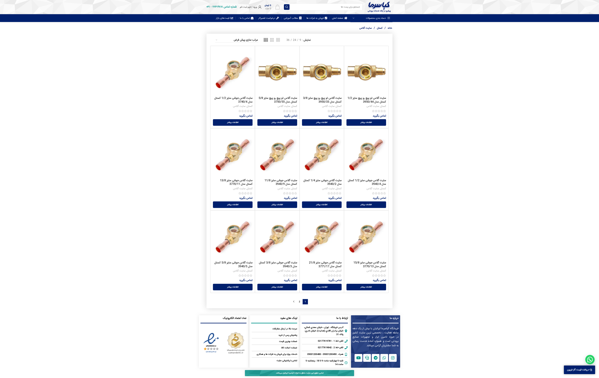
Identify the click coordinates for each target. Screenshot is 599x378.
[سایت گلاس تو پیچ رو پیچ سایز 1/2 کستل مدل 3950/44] (366, 71)
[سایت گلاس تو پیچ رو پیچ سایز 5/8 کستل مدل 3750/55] (277, 71)
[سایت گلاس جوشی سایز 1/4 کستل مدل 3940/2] (322, 154)
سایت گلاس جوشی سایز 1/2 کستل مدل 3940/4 (367, 182)
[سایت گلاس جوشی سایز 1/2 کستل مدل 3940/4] (366, 154)
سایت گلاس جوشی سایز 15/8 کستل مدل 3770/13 (369, 265)
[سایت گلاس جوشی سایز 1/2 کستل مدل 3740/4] (233, 71)
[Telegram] (376, 358)
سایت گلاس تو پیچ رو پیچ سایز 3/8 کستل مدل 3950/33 (322, 100)
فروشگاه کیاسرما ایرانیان (386, 328)
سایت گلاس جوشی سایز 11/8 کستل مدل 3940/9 (281, 182)
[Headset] (367, 358)
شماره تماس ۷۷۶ (224, 7)
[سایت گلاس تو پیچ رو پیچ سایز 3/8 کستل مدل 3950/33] (322, 71)
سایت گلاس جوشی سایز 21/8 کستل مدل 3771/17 (325, 265)
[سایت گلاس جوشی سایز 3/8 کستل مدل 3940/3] (277, 236)
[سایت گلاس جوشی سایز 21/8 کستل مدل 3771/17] (322, 236)
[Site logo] (379, 7)
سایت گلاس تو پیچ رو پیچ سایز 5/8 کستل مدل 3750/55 (278, 100)
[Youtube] (358, 358)
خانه (389, 28)
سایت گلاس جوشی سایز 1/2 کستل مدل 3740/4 (233, 100)
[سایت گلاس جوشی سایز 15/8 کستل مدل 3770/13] (366, 236)
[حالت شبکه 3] (272, 40)
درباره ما (394, 318)
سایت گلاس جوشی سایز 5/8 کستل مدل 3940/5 (233, 265)
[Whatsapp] (384, 358)
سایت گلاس (372, 106)
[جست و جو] (287, 7)
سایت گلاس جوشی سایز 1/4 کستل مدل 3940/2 (322, 182)
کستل (379, 28)
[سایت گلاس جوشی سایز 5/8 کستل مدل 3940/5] (233, 236)
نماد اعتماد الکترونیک (234, 318)
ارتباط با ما (342, 318)
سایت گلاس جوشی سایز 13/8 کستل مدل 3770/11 (236, 182)
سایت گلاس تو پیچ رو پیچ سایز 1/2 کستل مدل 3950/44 (367, 100)
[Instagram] (393, 358)
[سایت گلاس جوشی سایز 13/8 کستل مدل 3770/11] (233, 154)
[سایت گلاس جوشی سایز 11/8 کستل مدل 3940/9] (277, 154)
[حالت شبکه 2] (278, 40)
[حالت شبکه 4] (266, 40)
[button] (590, 359)
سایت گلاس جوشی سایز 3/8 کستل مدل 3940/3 (278, 265)
